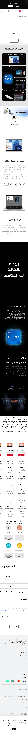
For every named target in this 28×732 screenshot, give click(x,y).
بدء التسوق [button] (14, 40)
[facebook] (26, 690)
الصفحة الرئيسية (23, 640)
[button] (9, 11)
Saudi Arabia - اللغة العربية (20, 696)
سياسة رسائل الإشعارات (22, 710)
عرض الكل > (14, 626)
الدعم (25, 670)
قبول (14, 729)
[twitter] (20, 690)
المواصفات (20, 16)
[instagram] (17, 690)
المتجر (25, 667)
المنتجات (24, 663)
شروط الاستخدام (24, 702)
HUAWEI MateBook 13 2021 (19, 641)
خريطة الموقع (24, 699)
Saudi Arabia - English (9, 696)
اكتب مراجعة (3, 610)
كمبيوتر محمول (13, 640)
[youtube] (23, 690)
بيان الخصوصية (24, 704)
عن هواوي (24, 674)
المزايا (25, 16)
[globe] (26, 696)
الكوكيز (25, 707)
